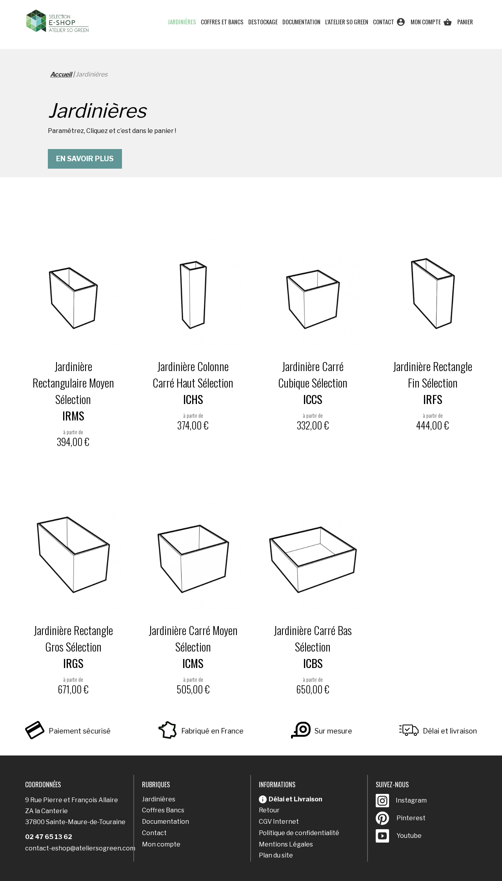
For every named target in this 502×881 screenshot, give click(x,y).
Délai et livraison (450, 731)
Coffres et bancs (222, 21)
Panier (465, 21)
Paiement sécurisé (80, 731)
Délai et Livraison (295, 799)
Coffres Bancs (163, 810)
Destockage (263, 21)
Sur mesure (333, 731)
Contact (383, 21)
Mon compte (426, 21)
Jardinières (181, 21)
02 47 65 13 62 (48, 837)
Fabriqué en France (212, 731)
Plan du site (276, 855)
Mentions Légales (286, 844)
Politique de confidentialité (299, 833)
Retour (269, 810)
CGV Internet (279, 821)
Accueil (61, 74)
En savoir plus (85, 159)
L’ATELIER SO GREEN (346, 21)
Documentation (301, 21)
